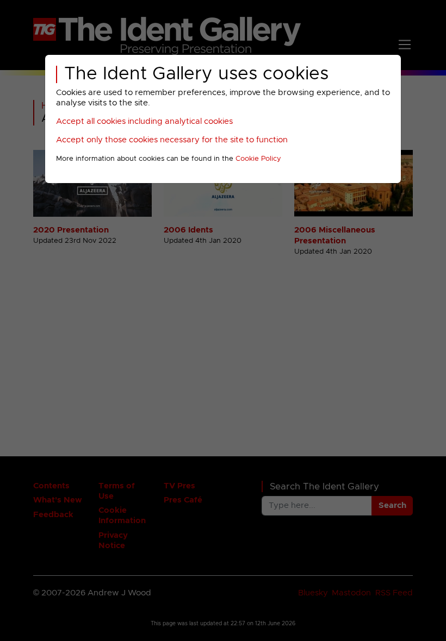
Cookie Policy (258, 158)
